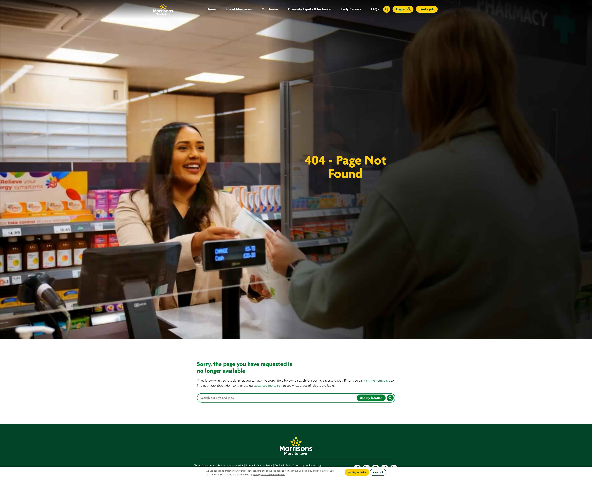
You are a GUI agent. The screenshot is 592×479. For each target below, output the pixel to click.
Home (211, 9)
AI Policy (267, 465)
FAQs (375, 9)
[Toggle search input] (386, 9)
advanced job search (268, 386)
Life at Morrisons (239, 9)
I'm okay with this (357, 472)
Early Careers (351, 9)
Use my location (371, 398)
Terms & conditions (205, 465)
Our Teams (270, 9)
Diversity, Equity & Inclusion (309, 9)
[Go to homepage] (163, 9)
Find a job (426, 9)
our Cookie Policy (303, 470)
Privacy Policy (253, 465)
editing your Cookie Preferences (269, 474)
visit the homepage (377, 380)
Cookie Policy (282, 465)
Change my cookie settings (307, 465)
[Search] (390, 398)
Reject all (378, 472)
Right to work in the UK (230, 465)
